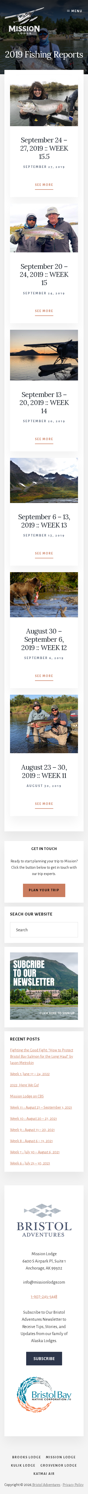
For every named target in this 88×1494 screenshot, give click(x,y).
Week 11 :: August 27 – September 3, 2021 (41, 1107)
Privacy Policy (73, 1485)
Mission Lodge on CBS (27, 1096)
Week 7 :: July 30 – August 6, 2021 (35, 1152)
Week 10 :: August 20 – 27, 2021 (33, 1119)
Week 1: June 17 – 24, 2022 (30, 1074)
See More (44, 186)
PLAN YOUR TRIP (44, 890)
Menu (76, 11)
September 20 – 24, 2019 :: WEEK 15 (44, 274)
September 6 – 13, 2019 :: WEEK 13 (44, 520)
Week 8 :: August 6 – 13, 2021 (31, 1141)
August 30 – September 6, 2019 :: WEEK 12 (44, 639)
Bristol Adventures (46, 1485)
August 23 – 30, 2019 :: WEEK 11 (44, 771)
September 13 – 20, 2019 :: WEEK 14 (44, 402)
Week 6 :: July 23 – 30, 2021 (30, 1163)
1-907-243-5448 (44, 1297)
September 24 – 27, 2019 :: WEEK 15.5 (44, 148)
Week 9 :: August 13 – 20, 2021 (32, 1130)
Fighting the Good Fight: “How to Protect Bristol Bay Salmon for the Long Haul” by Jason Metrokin (41, 1056)
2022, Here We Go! (24, 1085)
